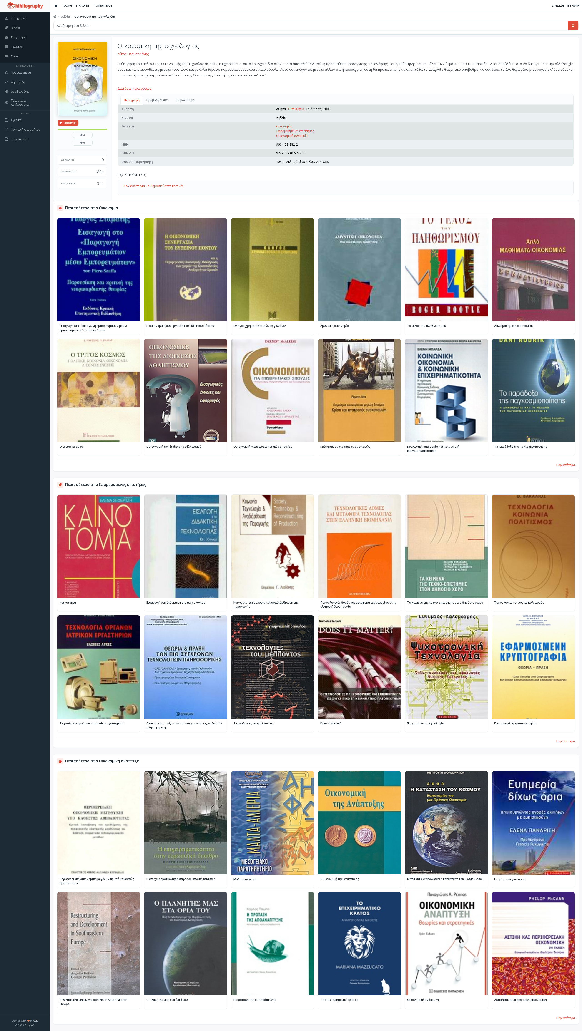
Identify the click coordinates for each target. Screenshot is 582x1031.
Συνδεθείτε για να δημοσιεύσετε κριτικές (152, 186)
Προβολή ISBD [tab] (184, 100)
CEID (36, 1020)
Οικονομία (284, 126)
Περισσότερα (565, 465)
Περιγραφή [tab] (132, 100)
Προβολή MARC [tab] (157, 100)
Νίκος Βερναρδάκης (133, 54)
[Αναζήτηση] (573, 25)
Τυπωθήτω (296, 109)
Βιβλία (65, 17)
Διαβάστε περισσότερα (134, 88)
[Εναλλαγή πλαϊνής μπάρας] (56, 6)
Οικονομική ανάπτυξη (292, 136)
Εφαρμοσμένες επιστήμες (295, 131)
